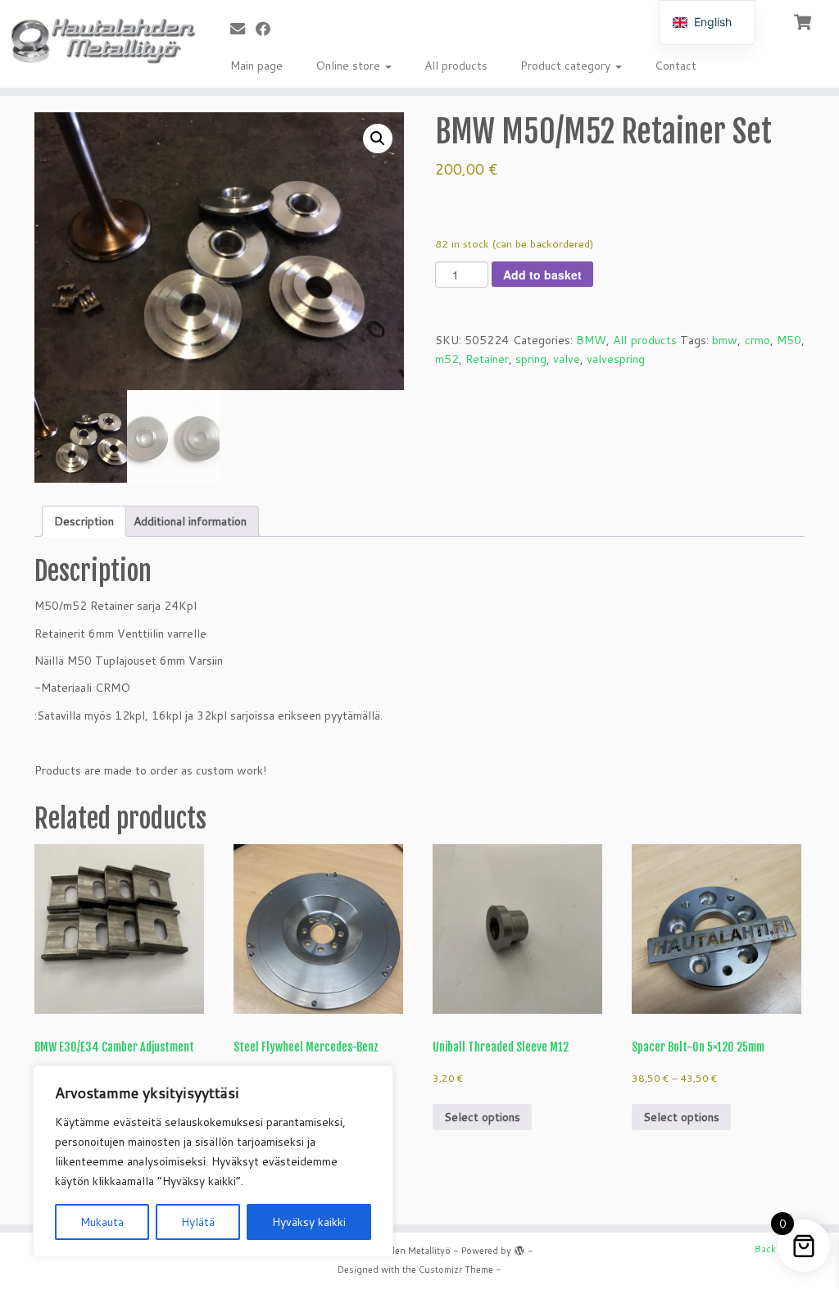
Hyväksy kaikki (309, 1222)
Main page (256, 65)
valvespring (616, 359)
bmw (724, 340)
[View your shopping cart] (804, 20)
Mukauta (102, 1222)
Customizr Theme (456, 1269)
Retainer (487, 359)
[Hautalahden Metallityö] (98, 39)
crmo (757, 340)
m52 (447, 359)
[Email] (243, 28)
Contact (675, 65)
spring (530, 359)
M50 (789, 340)
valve (566, 359)
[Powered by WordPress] (519, 1247)
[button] (377, 138)
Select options (482, 1117)
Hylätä (198, 1222)
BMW (591, 340)
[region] (213, 1161)
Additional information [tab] (190, 521)
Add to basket (542, 274)
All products (456, 65)
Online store (349, 65)
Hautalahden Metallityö (401, 1250)
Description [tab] (84, 521)
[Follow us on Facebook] (268, 28)
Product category (567, 65)
